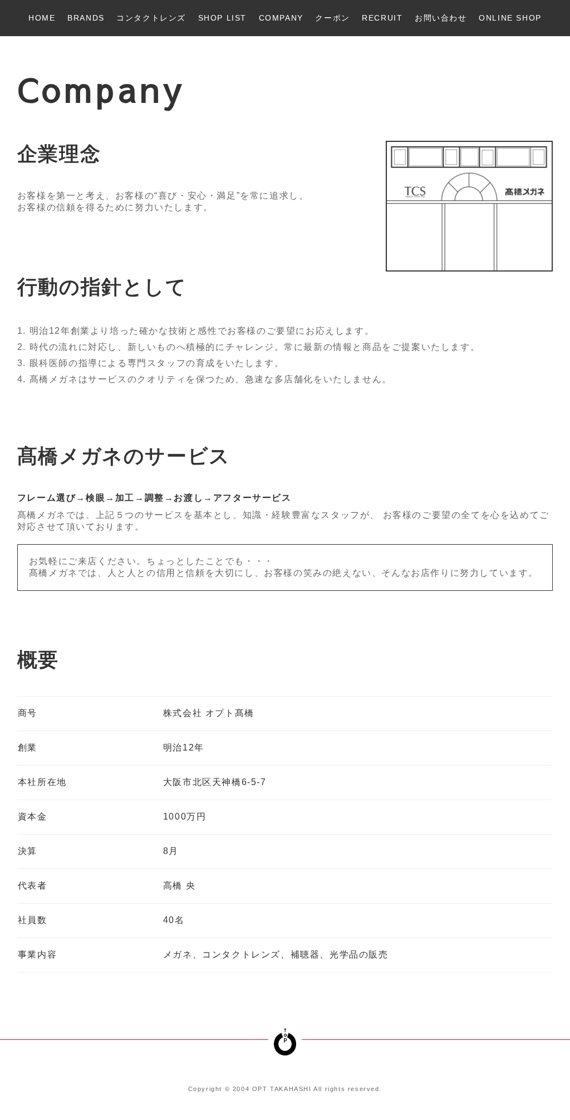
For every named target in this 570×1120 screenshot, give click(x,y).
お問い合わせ (441, 17)
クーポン (332, 17)
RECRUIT (382, 17)
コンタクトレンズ (151, 17)
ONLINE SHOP (510, 17)
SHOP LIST (222, 17)
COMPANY (281, 17)
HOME (41, 17)
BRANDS (86, 17)
